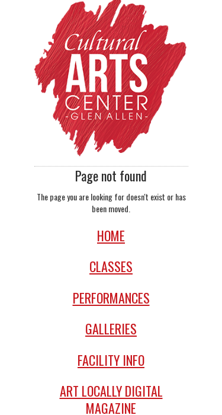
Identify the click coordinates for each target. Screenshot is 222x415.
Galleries (111, 328)
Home (111, 235)
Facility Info (111, 360)
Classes (111, 266)
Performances (111, 298)
